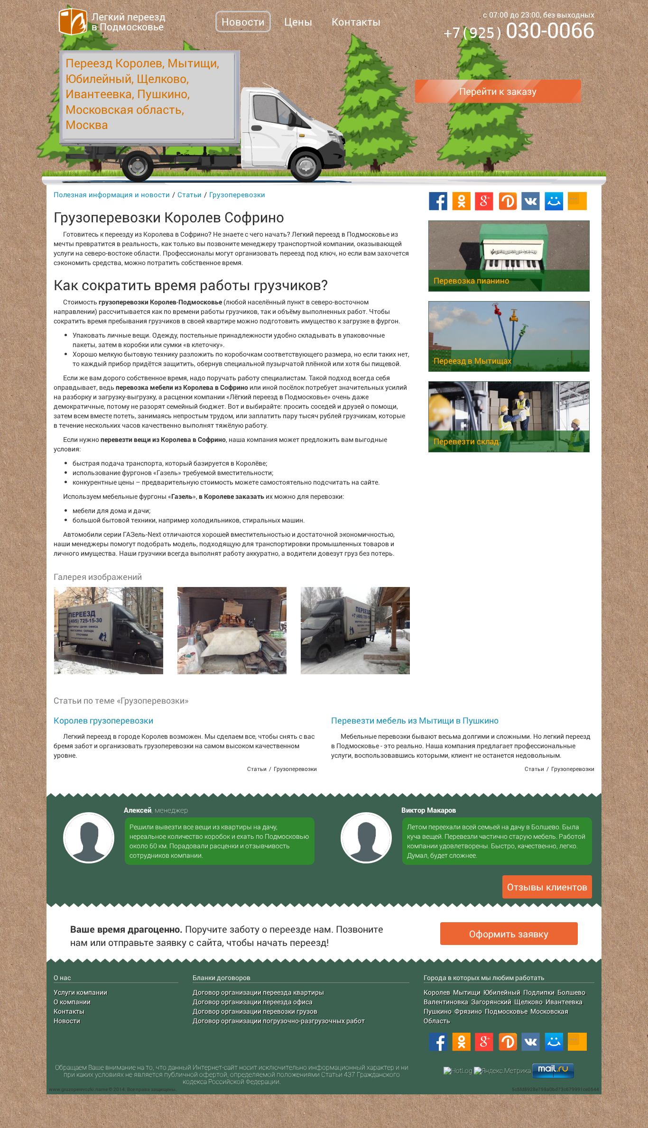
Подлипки (539, 992)
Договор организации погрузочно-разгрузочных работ (279, 1020)
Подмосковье (506, 1011)
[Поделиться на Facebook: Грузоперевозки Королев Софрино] (437, 201)
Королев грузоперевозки (103, 720)
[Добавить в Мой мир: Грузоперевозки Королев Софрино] (554, 201)
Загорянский (491, 1001)
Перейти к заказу (498, 91)
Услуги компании (80, 992)
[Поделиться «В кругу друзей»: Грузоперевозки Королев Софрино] (507, 201)
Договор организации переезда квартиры (258, 992)
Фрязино (468, 1011)
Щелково (528, 1001)
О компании (72, 1001)
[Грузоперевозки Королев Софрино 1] (108, 631)
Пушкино (438, 1011)
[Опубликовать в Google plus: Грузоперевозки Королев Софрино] (484, 201)
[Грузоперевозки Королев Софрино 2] (231, 631)
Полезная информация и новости (112, 194)
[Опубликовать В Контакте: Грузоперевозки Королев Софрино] (530, 201)
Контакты (356, 21)
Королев (437, 992)
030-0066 (519, 31)
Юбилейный (501, 992)
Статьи (189, 194)
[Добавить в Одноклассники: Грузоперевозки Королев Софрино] (461, 201)
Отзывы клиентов (547, 886)
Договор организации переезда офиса (253, 1001)
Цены (298, 21)
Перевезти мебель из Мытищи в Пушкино (415, 720)
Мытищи (467, 992)
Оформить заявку (508, 933)
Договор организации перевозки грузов (255, 1011)
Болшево (571, 992)
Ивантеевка (564, 1001)
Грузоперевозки (237, 194)
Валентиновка (446, 1001)
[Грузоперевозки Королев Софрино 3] (355, 631)
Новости (243, 21)
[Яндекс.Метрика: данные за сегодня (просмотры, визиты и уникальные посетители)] (502, 1070)
